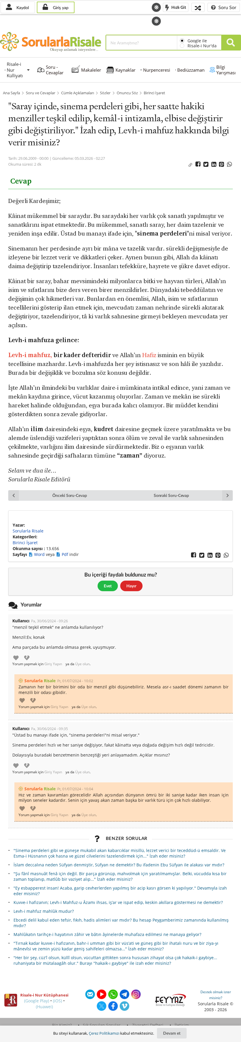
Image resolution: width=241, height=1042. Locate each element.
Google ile (197, 40)
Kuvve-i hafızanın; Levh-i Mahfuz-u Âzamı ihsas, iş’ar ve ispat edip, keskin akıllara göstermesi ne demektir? (118, 902)
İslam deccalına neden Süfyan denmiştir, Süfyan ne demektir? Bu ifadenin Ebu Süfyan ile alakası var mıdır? (119, 865)
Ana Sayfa (11, 92)
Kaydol (22, 7)
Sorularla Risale (28, 531)
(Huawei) (44, 1006)
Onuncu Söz (127, 92)
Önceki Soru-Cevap (69, 495)
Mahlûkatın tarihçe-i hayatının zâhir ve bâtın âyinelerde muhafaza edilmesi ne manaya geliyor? (107, 934)
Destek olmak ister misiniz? (215, 994)
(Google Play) (36, 1001)
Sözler (105, 92)
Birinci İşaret (154, 92)
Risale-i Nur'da (202, 45)
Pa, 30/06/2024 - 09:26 (49, 621)
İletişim (182, 1025)
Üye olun (82, 664)
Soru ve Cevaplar (40, 92)
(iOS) (57, 1001)
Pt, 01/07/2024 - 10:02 (75, 680)
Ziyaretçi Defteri (147, 1025)
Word (40, 554)
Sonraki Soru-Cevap (171, 495)
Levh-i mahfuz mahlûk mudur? (44, 911)
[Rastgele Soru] (198, 7)
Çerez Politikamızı (104, 1033)
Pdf (65, 554)
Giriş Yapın (53, 664)
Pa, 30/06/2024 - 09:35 (49, 728)
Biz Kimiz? (62, 1025)
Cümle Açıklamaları (77, 92)
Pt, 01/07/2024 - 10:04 (75, 788)
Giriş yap (60, 7)
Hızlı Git (178, 6)
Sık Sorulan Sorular (101, 1025)
